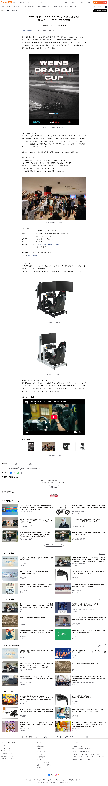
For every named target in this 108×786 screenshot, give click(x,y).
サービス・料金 (5, 748)
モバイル (61, 6)
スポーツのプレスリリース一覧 (15, 737)
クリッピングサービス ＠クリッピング (82, 746)
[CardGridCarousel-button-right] (85, 447)
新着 (3, 6)
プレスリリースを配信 (70, 2)
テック (55, 6)
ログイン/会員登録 (101, 2)
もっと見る (102, 553)
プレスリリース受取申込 (42, 762)
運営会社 (28, 780)
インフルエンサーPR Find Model (80, 751)
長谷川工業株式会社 (27, 30)
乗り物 (66, 6)
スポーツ (44, 6)
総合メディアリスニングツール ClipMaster (83, 748)
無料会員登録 (40, 746)
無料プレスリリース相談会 (43, 765)
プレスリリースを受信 (84, 2)
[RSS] (59, 775)
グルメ (13, 6)
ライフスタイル (36, 6)
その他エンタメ (25, 468)
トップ (2, 737)
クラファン (73, 6)
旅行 (17, 6)
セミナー (38, 767)
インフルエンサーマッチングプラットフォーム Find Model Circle (89, 757)
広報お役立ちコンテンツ (7, 759)
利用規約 (50, 780)
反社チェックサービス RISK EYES (81, 759)
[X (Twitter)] (14, 473)
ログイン (38, 748)
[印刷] (21, 473)
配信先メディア (5, 750)
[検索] (106, 7)
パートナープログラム (39, 780)
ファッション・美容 (25, 6)
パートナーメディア (6, 753)
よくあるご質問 (40, 757)
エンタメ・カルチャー (23, 464)
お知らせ (38, 759)
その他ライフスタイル (37, 468)
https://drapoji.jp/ (32, 255)
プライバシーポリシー (60, 780)
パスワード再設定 (41, 751)
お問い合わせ (54, 487)
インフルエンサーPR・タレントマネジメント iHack (85, 754)
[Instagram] (56, 775)
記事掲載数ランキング (7, 756)
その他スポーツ (14, 468)
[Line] (18, 473)
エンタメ (7, 6)
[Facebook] (11, 473)
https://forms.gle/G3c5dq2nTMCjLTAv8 (47, 244)
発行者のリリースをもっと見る (54, 545)
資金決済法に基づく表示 (75, 780)
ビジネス (50, 6)
